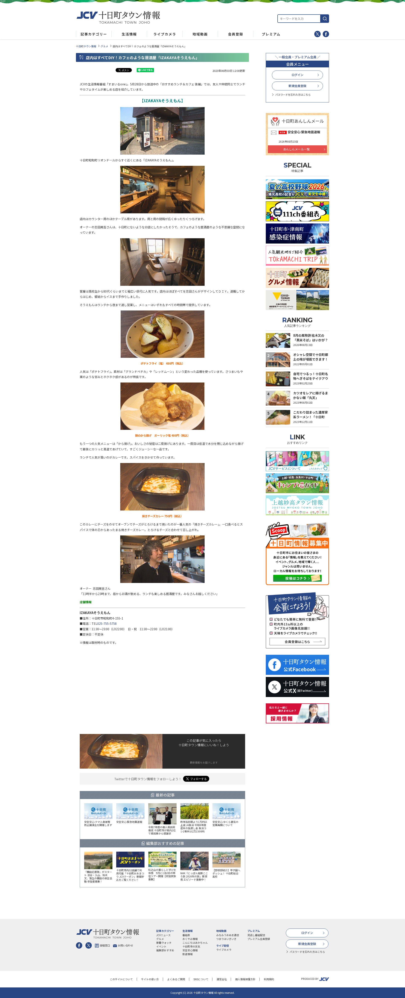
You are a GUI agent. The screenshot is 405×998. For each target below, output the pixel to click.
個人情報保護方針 (245, 979)
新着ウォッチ (163, 942)
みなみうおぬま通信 (227, 935)
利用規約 (269, 979)
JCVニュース (163, 935)
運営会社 (222, 979)
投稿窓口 (105, 945)
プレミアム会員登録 (258, 939)
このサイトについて (121, 979)
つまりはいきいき (226, 939)
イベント (161, 946)
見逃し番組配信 (256, 935)
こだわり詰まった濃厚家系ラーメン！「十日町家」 (310, 417)
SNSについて (200, 979)
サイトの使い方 (150, 979)
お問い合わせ (125, 945)
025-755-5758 (107, 623)
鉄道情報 (187, 954)
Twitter (317, 34)
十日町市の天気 (191, 946)
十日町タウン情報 (86, 46)
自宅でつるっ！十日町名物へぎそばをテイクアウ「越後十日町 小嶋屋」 (310, 378)
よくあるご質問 (176, 979)
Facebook (326, 34)
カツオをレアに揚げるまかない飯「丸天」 (310, 395)
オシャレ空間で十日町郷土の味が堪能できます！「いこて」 (310, 359)
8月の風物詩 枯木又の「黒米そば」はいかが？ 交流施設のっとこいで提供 (310, 342)
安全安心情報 (190, 950)
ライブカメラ (223, 949)
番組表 (186, 935)
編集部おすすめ (165, 950)
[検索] (325, 18)
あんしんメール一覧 (296, 149)
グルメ (104, 46)
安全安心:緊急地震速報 (304, 132)
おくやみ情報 (190, 939)
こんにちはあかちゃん (195, 942)
